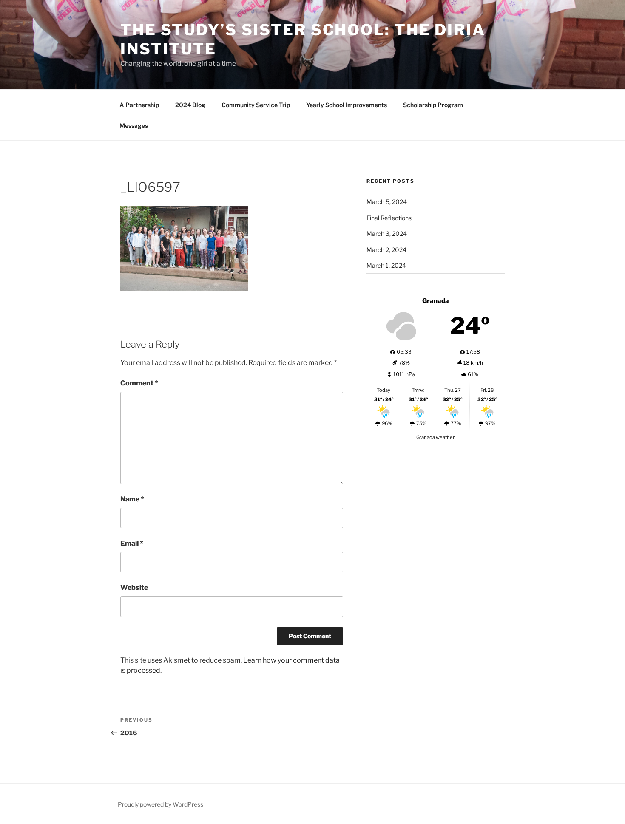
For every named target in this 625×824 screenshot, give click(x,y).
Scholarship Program (433, 104)
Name (132, 499)
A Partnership (139, 104)
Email (131, 543)
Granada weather (435, 437)
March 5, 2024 (386, 201)
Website (134, 587)
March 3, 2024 (386, 233)
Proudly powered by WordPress (160, 804)
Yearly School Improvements (346, 104)
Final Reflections (389, 217)
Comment (139, 383)
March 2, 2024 (386, 249)
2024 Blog (190, 104)
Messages (133, 125)
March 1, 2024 (386, 265)
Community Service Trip (256, 104)
